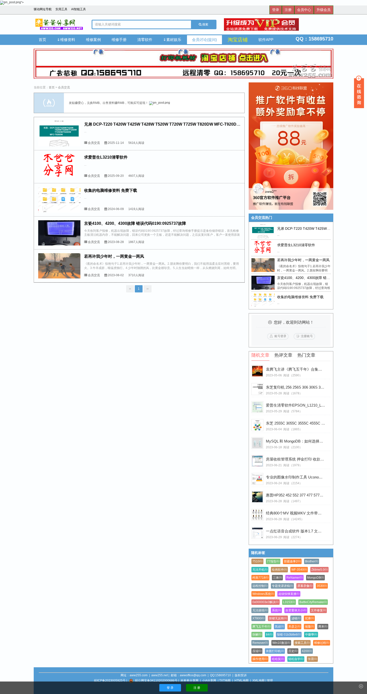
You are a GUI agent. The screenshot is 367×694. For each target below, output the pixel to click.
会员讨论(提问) (204, 39)
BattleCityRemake (313, 602)
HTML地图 (241, 680)
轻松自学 (295, 659)
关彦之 (294, 626)
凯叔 (279, 626)
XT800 (258, 618)
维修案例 (93, 39)
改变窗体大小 (295, 610)
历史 (292, 651)
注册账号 (307, 336)
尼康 (309, 618)
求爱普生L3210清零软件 (106, 157)
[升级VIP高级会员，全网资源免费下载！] (278, 24)
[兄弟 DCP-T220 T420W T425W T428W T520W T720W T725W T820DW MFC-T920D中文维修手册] (59, 133)
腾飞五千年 (261, 626)
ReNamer (294, 577)
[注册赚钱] (291, 146)
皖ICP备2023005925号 (110, 680)
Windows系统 (263, 594)
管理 (270, 680)
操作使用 (259, 659)
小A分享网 (209, 680)
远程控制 (259, 586)
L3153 (289, 602)
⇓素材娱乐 (172, 39)
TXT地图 (225, 680)
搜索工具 (302, 643)
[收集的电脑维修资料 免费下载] (59, 199)
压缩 (256, 651)
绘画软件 (279, 569)
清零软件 (144, 39)
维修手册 (119, 39)
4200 (307, 651)
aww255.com (139, 675)
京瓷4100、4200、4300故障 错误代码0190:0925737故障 (135, 223)
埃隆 (309, 626)
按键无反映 (278, 618)
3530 (322, 586)
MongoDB (315, 577)
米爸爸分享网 (189, 680)
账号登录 (280, 336)
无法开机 (259, 569)
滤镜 (295, 618)
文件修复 (318, 610)
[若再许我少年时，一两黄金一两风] (59, 265)
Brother (311, 561)
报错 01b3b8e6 (289, 634)
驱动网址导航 (43, 9)
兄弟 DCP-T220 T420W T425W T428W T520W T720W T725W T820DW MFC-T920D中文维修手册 (172, 124)
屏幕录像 (304, 586)
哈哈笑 (278, 659)
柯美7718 (260, 577)
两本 (322, 626)
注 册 (196, 688)
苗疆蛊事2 (292, 561)
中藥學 (311, 634)
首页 (42, 39)
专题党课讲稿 (282, 586)
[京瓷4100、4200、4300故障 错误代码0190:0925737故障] (59, 232)
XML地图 (258, 680)
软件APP (265, 39)
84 (269, 634)
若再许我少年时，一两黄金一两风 (114, 256)
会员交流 (64, 87)
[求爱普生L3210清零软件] (59, 166)
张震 (312, 659)
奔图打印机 (275, 651)
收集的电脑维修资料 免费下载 (110, 190)
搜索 (204, 24)
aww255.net (159, 675)
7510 (257, 561)
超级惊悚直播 (288, 594)
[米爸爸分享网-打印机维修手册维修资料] (59, 24)
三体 (277, 577)
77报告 (273, 561)
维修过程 (321, 643)
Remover (260, 643)
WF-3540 (299, 569)
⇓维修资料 (66, 39)
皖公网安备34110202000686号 (156, 680)
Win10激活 (281, 643)
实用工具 (61, 9)
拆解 (256, 634)
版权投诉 (241, 675)
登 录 (170, 688)
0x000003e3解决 (265, 602)
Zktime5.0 (319, 569)
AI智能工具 (78, 9)
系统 (276, 610)
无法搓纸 (259, 610)
